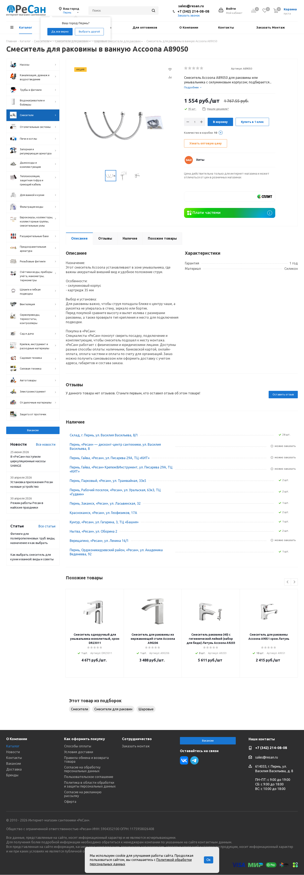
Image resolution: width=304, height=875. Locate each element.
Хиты (200, 159)
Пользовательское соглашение (88, 777)
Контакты (14, 758)
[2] (190, 68)
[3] (194, 68)
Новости (13, 752)
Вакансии (33, 430)
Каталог (12, 746)
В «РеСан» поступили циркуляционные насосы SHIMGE (27, 461)
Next (294, 582)
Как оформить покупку (84, 739)
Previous (287, 582)
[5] (202, 68)
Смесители (79, 709)
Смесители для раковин (113, 709)
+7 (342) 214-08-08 (193, 11)
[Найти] (153, 10)
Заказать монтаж (136, 746)
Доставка (14, 769)
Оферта (70, 801)
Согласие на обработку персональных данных (82, 769)
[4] (198, 68)
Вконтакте (184, 760)
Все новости (45, 444)
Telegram (194, 760)
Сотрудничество (137, 739)
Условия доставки (78, 752)
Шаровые (146, 709)
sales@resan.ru (191, 6)
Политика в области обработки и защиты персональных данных (90, 784)
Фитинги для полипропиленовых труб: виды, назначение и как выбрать (32, 538)
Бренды (12, 775)
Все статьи (46, 526)
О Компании (16, 739)
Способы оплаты (77, 746)
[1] (186, 68)
